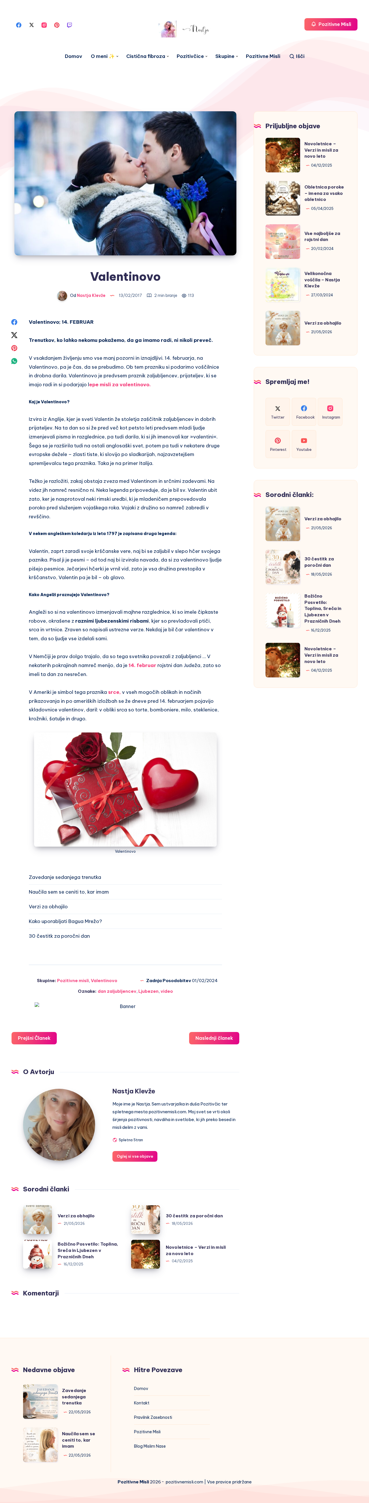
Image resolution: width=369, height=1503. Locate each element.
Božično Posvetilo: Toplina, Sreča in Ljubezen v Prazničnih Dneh (88, 1250)
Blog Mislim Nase (150, 1446)
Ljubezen (148, 991)
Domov (73, 56)
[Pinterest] (56, 24)
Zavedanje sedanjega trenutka (65, 877)
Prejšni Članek (34, 1038)
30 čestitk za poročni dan (59, 936)
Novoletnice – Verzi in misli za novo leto (321, 150)
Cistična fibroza (145, 56)
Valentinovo (104, 980)
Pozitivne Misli (263, 56)
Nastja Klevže (133, 1091)
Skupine (224, 56)
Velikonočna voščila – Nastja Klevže (322, 280)
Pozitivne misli (73, 980)
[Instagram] (44, 24)
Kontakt (141, 1403)
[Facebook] (18, 24)
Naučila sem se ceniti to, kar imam (69, 892)
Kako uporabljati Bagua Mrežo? (65, 921)
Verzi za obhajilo (48, 906)
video (167, 991)
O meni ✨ (103, 56)
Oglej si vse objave (135, 1156)
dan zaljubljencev (117, 991)
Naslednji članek (214, 1038)
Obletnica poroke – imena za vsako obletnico (324, 193)
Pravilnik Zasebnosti (153, 1417)
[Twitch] (69, 24)
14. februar (142, 665)
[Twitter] (31, 24)
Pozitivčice (190, 56)
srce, (114, 692)
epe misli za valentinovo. (120, 384)
